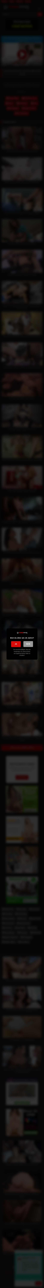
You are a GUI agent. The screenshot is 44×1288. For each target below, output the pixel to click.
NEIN (28, 644)
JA (16, 644)
